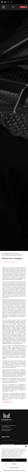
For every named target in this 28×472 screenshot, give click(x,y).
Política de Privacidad (15, 470)
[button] (26, 446)
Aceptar (14, 460)
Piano (3, 255)
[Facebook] (2, 2)
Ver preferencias (14, 467)
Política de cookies (7, 470)
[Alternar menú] (25, 2)
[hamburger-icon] (13, 7)
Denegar (14, 463)
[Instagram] (8, 2)
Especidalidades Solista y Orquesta (11, 253)
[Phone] (11, 2)
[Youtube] (5, 2)
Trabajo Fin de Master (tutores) (13, 255)
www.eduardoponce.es (7, 402)
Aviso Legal (22, 470)
